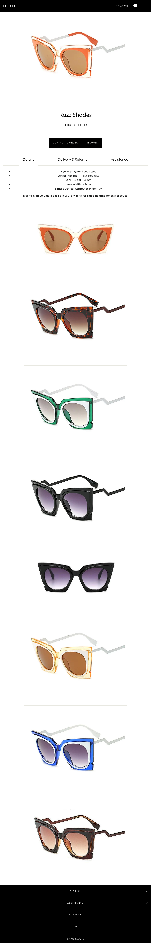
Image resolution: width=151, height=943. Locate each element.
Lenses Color (75, 125)
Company (75, 915)
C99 (90, 130)
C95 (80, 130)
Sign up (75, 891)
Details (28, 159)
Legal (75, 926)
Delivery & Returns (72, 159)
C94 (75, 130)
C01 (61, 130)
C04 (66, 130)
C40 (71, 130)
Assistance (119, 159)
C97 (85, 130)
